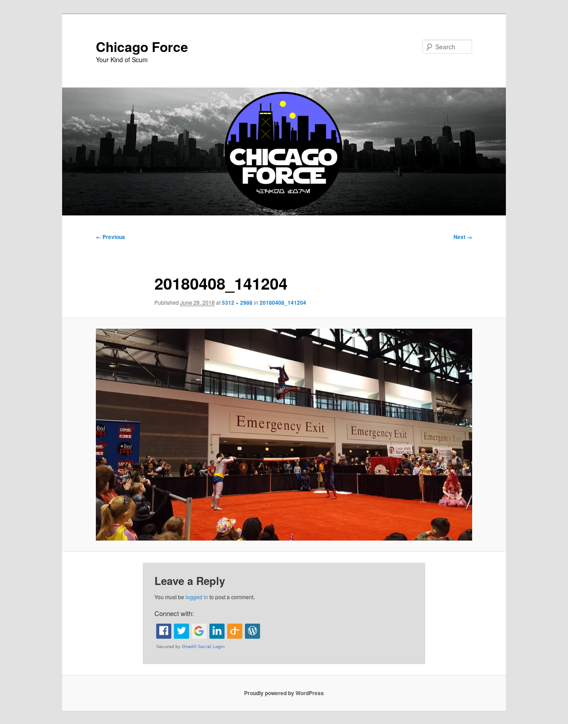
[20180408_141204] (284, 435)
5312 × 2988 (237, 302)
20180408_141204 (283, 302)
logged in (196, 597)
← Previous (110, 237)
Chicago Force (142, 46)
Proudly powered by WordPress (284, 693)
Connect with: (174, 613)
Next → (463, 237)
